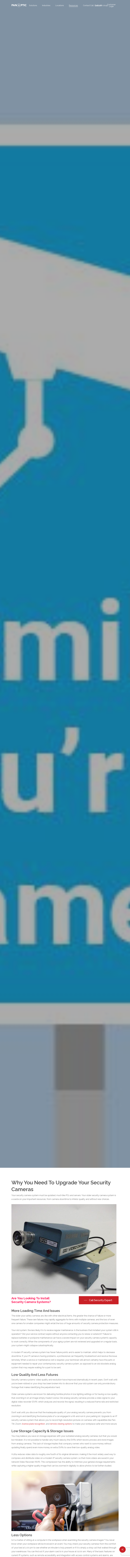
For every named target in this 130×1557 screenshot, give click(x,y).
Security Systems (97, 604)
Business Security (56, 604)
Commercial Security (34, 604)
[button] (98, 1300)
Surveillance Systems (65, 608)
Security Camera (77, 604)
